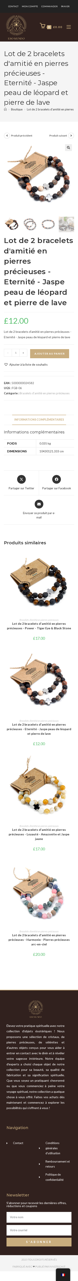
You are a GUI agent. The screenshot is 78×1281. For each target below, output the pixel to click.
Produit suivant (58, 135)
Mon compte (30, 6)
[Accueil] (5, 109)
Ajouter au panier (49, 353)
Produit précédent (21, 135)
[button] (68, 147)
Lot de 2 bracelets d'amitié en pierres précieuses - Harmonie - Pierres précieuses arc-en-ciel (39, 939)
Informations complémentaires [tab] (39, 419)
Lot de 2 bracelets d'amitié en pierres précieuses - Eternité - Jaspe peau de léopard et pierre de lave (39, 729)
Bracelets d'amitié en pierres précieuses (45, 393)
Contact (13, 6)
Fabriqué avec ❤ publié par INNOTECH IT (39, 1266)
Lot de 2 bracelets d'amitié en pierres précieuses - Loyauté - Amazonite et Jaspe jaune (39, 834)
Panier (65, 6)
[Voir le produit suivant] (71, 136)
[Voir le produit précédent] (7, 136)
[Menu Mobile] (67, 27)
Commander (49, 6)
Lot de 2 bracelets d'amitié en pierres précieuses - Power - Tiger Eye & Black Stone (39, 626)
